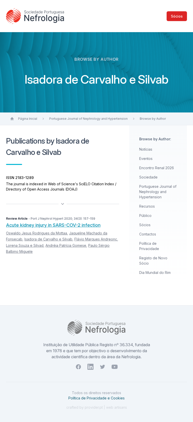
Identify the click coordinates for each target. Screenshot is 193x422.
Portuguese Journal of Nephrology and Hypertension (88, 118)
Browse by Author (153, 118)
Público (145, 215)
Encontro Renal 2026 (156, 168)
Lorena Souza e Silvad (24, 245)
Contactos (147, 234)
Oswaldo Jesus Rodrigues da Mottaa (36, 233)
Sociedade (148, 177)
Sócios (177, 16)
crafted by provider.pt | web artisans (96, 407)
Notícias (145, 149)
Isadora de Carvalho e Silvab (48, 239)
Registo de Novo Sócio (153, 260)
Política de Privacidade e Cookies (96, 398)
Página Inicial (27, 118)
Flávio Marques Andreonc (95, 239)
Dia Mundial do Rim (155, 272)
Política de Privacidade (149, 246)
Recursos (147, 206)
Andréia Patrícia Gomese (65, 245)
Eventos (146, 158)
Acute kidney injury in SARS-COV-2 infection (53, 225)
